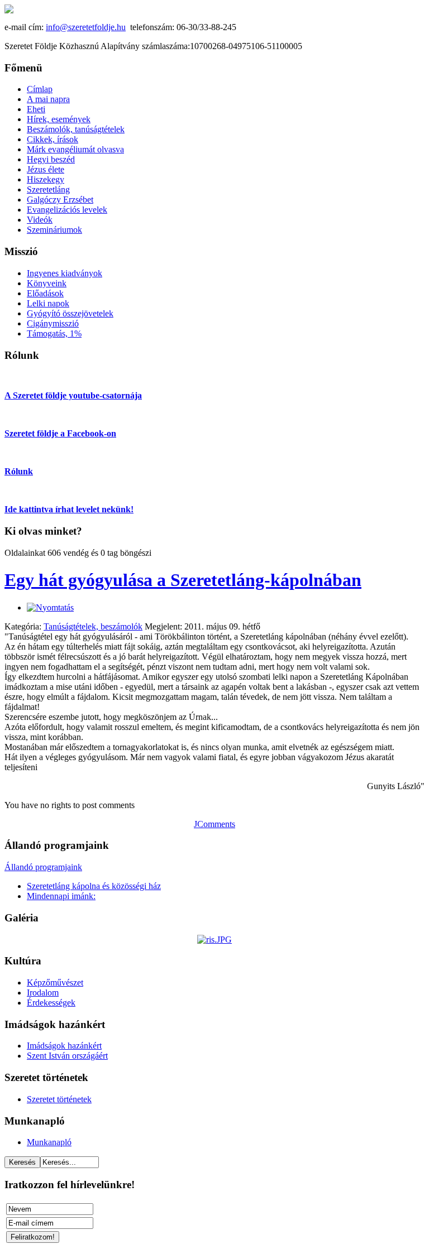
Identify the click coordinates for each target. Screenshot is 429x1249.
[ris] (214, 939)
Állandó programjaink (43, 867)
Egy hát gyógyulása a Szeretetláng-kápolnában (182, 580)
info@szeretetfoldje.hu (86, 27)
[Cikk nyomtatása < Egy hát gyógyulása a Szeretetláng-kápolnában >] (50, 607)
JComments (214, 824)
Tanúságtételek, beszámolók (93, 626)
